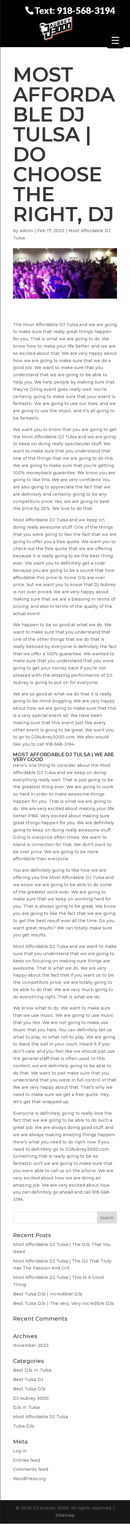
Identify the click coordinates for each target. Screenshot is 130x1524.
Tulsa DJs (23, 1426)
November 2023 (31, 1345)
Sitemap (65, 1515)
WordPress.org (29, 1478)
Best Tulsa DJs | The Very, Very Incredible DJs (63, 1303)
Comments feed (30, 1469)
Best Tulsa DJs (29, 1389)
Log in (20, 1451)
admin (26, 230)
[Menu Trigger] (115, 40)
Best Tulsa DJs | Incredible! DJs (47, 1294)
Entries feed (26, 1460)
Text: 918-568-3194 (74, 10)
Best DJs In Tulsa (32, 1370)
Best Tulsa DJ (28, 1379)
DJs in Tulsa (26, 1407)
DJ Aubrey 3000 (31, 1398)
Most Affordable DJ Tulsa (40, 1416)
